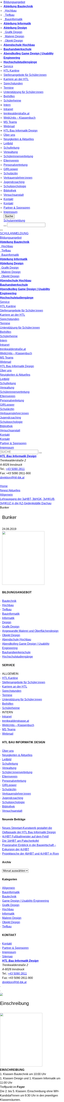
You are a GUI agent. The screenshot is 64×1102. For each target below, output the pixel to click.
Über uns (9, 134)
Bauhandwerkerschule (16, 652)
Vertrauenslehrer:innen (18, 177)
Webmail (9, 126)
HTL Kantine (11, 70)
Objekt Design (13, 40)
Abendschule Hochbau (16, 639)
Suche (9, 216)
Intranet (8, 109)
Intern (7, 104)
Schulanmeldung (14, 220)
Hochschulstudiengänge (17, 656)
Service (8, 66)
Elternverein (11, 160)
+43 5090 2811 (15, 469)
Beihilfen (9, 96)
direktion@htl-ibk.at (12, 477)
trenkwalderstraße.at (16, 113)
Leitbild (8, 143)
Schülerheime (12, 100)
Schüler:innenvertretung (17, 772)
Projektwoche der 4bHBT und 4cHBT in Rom (30, 853)
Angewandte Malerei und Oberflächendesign (30, 630)
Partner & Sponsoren (17, 207)
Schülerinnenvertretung (18, 156)
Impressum (10, 211)
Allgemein (6, 494)
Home (4, 486)
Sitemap (7, 956)
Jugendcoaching (14, 181)
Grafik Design (13, 32)
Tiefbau (9, 14)
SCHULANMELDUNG (14, 233)
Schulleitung (11, 147)
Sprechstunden (13, 83)
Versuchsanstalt (14, 194)
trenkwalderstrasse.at (15, 720)
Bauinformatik (13, 19)
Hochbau (10, 10)
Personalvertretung (16, 164)
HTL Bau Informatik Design (21, 130)
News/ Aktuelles (10, 490)
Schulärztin (11, 173)
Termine (9, 87)
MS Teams (10, 122)
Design (6, 622)
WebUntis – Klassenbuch (20, 117)
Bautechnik (9, 600)
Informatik (8, 618)
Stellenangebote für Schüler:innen (25, 74)
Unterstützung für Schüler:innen (23, 92)
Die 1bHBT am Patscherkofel (20, 840)
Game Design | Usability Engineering (25, 900)
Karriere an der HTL (16, 79)
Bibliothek (10, 190)
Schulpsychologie (15, 186)
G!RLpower (11, 169)
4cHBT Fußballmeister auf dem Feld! (25, 836)
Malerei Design (14, 36)
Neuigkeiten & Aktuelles (19, 139)
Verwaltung (11, 152)
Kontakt (8, 199)
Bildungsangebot (14, 2)
